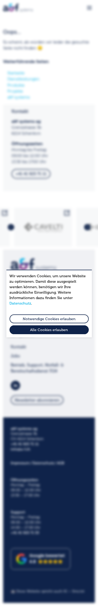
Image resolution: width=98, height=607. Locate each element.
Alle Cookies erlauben (49, 330)
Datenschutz (20, 303)
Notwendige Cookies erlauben (49, 319)
